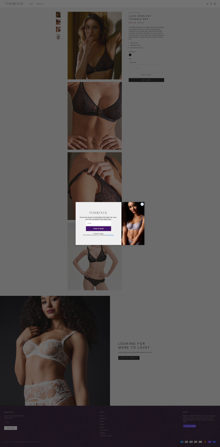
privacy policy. (110, 235)
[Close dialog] (142, 204)
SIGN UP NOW (98, 229)
